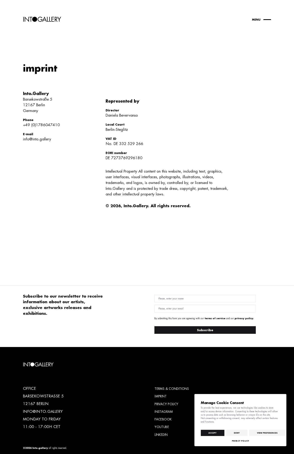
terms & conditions (172, 389)
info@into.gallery (37, 139)
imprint (161, 396)
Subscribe (205, 330)
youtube (162, 427)
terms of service (215, 318)
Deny (237, 433)
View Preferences (267, 433)
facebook (163, 419)
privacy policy (166, 404)
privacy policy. (244, 318)
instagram (164, 412)
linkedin (161, 435)
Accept (212, 433)
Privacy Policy (240, 441)
